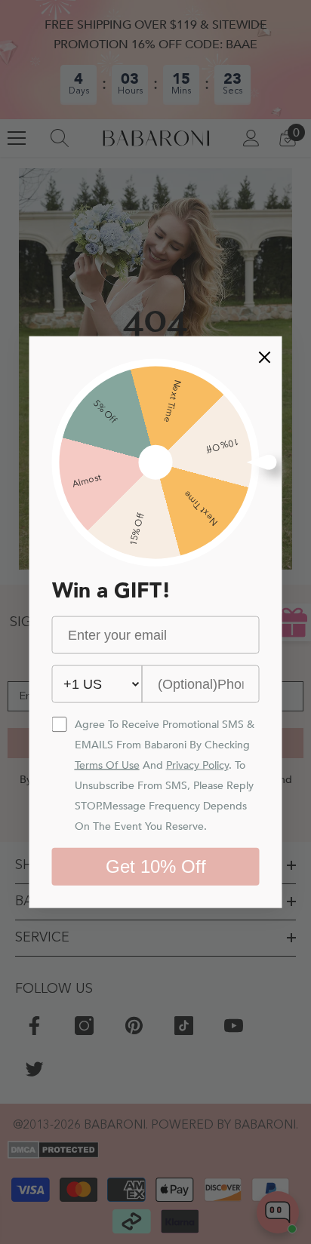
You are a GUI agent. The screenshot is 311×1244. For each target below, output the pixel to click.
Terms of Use (107, 765)
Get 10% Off (156, 866)
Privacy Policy (197, 765)
